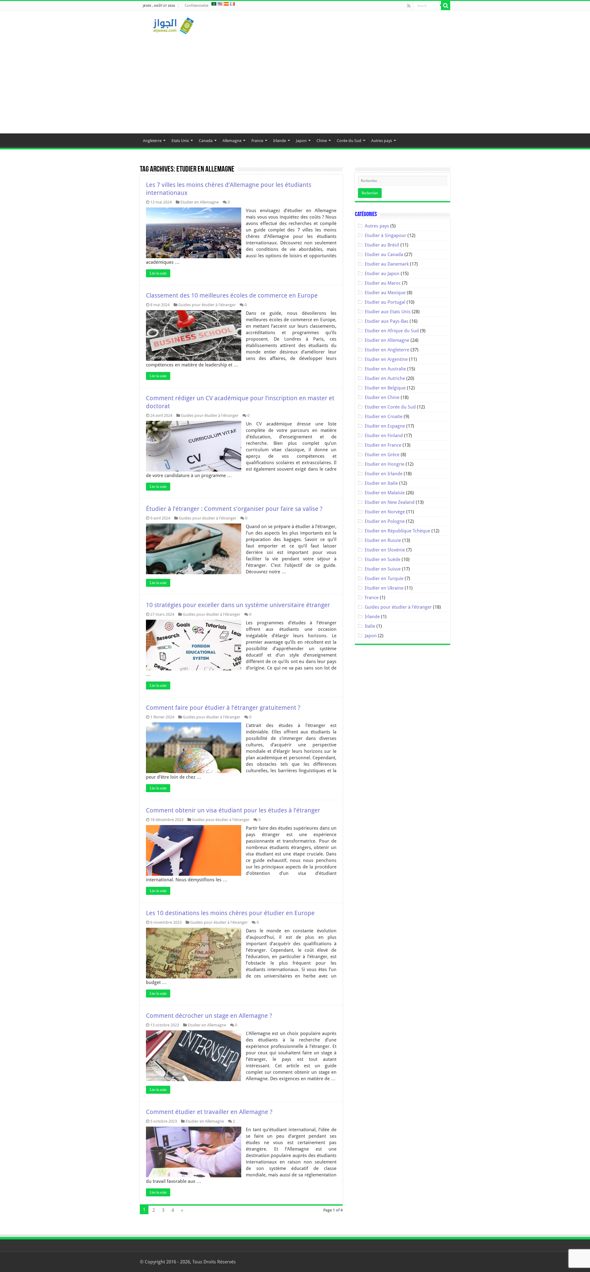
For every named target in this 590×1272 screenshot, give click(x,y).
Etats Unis (180, 140)
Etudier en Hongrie (384, 464)
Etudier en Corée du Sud (390, 407)
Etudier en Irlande (384, 473)
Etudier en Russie (383, 540)
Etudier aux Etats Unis (388, 311)
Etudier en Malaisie (385, 493)
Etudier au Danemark (387, 264)
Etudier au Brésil (382, 245)
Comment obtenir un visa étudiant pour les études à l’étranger (233, 810)
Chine (322, 140)
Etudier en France (383, 445)
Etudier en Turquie (384, 578)
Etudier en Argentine (386, 359)
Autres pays (381, 140)
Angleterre (152, 140)
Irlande (279, 140)
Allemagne (232, 140)
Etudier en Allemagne (199, 202)
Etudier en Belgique (385, 388)
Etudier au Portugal (385, 302)
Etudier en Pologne (385, 521)
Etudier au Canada (384, 254)
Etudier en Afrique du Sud (392, 331)
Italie (370, 626)
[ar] (213, 3)
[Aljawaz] (173, 24)
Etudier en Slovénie (385, 550)
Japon (301, 140)
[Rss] (409, 6)
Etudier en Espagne (385, 426)
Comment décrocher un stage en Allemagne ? (209, 1015)
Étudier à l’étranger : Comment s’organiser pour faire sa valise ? (234, 508)
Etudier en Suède (382, 559)
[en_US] (220, 3)
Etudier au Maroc (383, 283)
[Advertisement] (295, 81)
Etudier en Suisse (383, 569)
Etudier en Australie (385, 369)
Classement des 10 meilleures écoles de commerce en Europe (232, 295)
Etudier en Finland (384, 435)
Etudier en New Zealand (390, 502)
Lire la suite (158, 273)
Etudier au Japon (382, 273)
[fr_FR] (232, 3)
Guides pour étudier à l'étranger (207, 304)
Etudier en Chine (382, 397)
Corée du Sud (349, 140)
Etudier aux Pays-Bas (386, 321)
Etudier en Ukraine (384, 588)
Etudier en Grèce (382, 454)
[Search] (445, 5)
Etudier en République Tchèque (397, 531)
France (257, 140)
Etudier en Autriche (385, 378)
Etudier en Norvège (385, 512)
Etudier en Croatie (384, 416)
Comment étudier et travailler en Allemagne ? (209, 1112)
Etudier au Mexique (385, 292)
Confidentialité (196, 5)
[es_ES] (226, 3)
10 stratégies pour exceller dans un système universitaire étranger (238, 605)
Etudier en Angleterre (387, 350)
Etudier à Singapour (385, 235)
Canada (206, 140)
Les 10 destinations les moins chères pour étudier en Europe (230, 913)
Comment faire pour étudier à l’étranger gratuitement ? (223, 707)
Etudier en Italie (381, 483)
